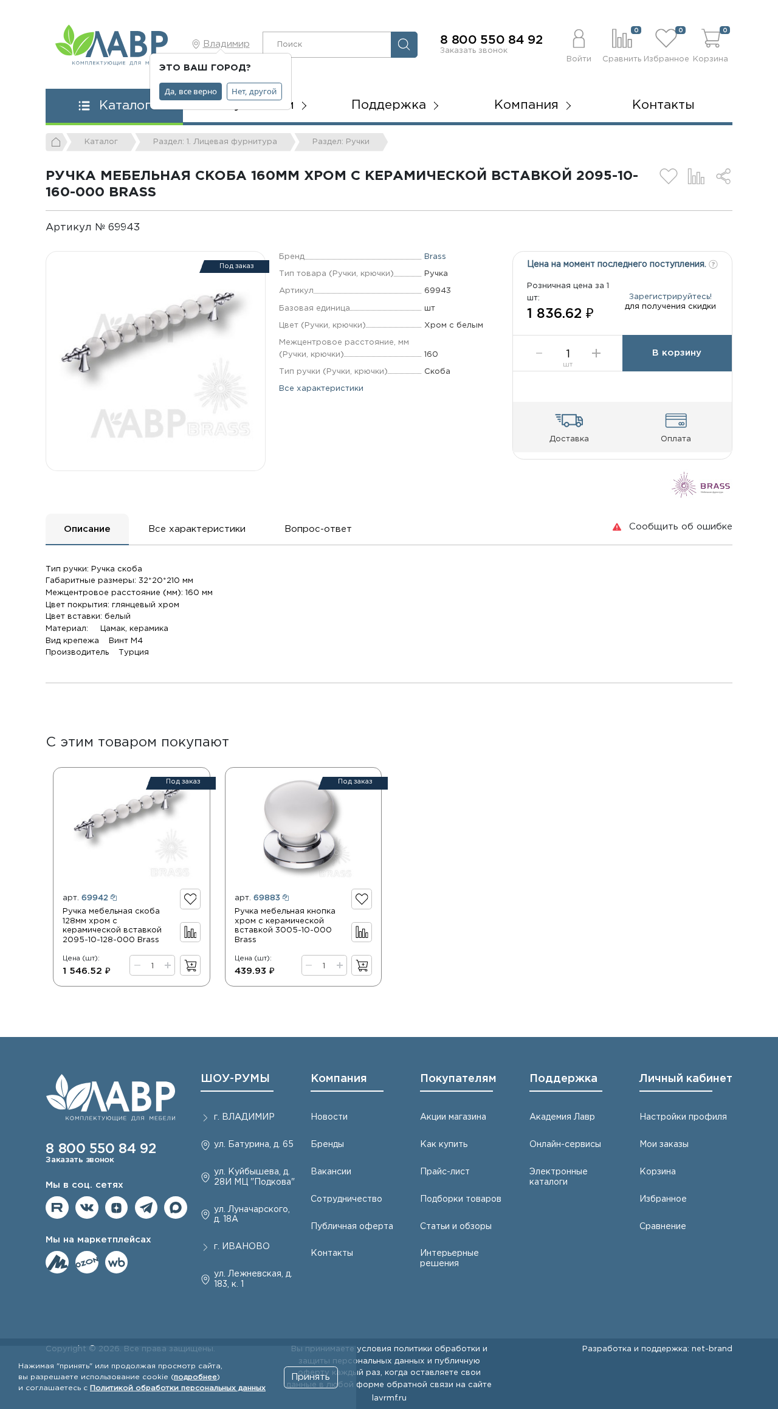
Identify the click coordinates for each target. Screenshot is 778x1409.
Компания (339, 1079)
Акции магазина (453, 1117)
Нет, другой (254, 91)
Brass (435, 256)
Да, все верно (191, 91)
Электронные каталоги (558, 1177)
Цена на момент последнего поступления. (618, 264)
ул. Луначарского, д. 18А (252, 1215)
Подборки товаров (460, 1199)
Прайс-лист (445, 1172)
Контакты (663, 105)
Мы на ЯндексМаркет (57, 1262)
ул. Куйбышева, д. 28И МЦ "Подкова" (254, 1177)
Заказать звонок (474, 50)
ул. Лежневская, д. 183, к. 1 (253, 1279)
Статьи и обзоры (456, 1226)
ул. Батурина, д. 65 (254, 1144)
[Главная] (56, 142)
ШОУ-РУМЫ (235, 1079)
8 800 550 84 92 (491, 40)
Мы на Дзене (116, 1207)
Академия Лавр (562, 1117)
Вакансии (331, 1172)
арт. (85, 897)
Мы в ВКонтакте (86, 1207)
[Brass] (701, 484)
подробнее (195, 1377)
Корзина (657, 1172)
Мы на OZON (86, 1262)
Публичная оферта (352, 1226)
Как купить (443, 1144)
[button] (579, 44)
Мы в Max (175, 1207)
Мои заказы (664, 1144)
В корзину (676, 353)
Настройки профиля (683, 1117)
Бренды (327, 1144)
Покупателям (458, 1079)
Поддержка (563, 1079)
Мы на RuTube (57, 1207)
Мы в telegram (146, 1207)
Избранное (663, 1199)
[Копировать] (150, 227)
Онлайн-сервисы (565, 1144)
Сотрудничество (346, 1199)
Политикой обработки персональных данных (178, 1388)
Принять (310, 1377)
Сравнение (662, 1226)
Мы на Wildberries (116, 1262)
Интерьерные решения (449, 1258)
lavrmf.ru (389, 1398)
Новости (329, 1117)
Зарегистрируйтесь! (670, 296)
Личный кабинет (685, 1079)
